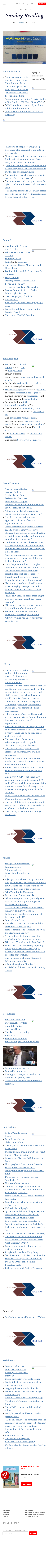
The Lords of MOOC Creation (20, 315)
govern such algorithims (32, 424)
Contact (6, 1511)
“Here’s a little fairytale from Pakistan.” (24, 908)
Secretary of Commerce (29, 440)
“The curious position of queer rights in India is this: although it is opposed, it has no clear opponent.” (25, 901)
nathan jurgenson (12, 71)
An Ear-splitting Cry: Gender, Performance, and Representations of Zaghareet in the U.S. (23, 914)
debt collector (30, 399)
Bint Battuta (9, 1127)
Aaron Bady (20, 22)
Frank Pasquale (10, 358)
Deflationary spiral (14, 389)
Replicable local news (15, 1071)
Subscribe (42, 3)
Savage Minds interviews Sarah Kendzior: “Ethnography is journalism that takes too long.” (17, 870)
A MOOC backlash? (14, 1435)
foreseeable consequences (29, 393)
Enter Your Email (30, 1474)
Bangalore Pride (13, 1265)
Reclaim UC (8, 1360)
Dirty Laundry (12, 277)
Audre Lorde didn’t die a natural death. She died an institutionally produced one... (24, 770)
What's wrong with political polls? (22, 1042)
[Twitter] (8, 1523)
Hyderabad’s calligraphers (18, 1208)
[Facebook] (4, 1523)
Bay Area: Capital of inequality (20, 1442)
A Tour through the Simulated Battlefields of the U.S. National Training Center (25, 967)
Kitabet (6, 858)
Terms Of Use (31, 1516)
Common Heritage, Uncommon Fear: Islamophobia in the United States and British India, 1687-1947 (24, 1189)
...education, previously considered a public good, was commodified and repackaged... (23, 708)
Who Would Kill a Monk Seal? (19, 892)
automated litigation (29, 408)
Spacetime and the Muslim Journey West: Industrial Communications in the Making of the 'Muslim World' (25, 1214)
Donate (6, 1515)
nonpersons (33, 396)
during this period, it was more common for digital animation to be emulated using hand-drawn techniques (25, 159)
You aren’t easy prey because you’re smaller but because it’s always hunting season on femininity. (24, 761)
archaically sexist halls (28, 383)
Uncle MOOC (11, 299)
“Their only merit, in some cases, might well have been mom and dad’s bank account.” (24, 599)
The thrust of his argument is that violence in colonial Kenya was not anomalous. (22, 751)
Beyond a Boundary (15, 284)
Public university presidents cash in (22, 1379)
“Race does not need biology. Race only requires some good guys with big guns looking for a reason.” (24, 558)
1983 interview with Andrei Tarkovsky (23, 1268)
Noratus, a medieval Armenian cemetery (25, 1233)
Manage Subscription (35, 1513)
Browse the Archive (34, 1515)
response (22, 262)
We (6, 364)
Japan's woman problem (17, 1068)
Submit (6, 1513)
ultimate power (17, 433)
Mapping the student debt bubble (21, 1388)
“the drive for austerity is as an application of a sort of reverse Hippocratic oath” (20, 520)
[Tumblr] (12, 1523)
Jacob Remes (9, 1014)
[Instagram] (15, 1523)
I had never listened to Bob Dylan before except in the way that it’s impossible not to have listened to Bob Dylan (25, 194)
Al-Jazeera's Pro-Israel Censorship (22, 287)
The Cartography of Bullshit (19, 296)
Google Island (15, 371)
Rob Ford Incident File (16, 1038)
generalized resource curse (23, 418)
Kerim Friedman (11, 483)
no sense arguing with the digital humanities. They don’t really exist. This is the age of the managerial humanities (16, 83)
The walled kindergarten (17, 1438)
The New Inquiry (23, 3)
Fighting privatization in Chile (20, 281)
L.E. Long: (7, 664)
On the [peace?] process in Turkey (22, 895)
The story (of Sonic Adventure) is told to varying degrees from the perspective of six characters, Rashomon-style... (25, 805)
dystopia (41, 389)
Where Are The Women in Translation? (24, 942)
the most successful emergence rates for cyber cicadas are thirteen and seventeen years (25, 184)
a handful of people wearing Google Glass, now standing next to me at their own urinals (24, 150)
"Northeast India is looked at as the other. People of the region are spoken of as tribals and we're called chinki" (25, 1258)
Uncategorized (24, 9)
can (22, 367)
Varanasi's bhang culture (17, 1183)
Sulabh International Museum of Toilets (25, 1317)
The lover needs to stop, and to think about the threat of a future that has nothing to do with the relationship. (17, 676)
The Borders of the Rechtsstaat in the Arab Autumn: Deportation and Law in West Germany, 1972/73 (24, 1239)
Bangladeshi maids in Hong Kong (21, 1252)
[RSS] (19, 1523)
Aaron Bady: (9, 240)
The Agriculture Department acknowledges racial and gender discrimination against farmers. (21, 742)
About (5, 1516)
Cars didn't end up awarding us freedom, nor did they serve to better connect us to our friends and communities (25, 168)
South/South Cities (14, 920)
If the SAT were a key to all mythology (24, 1398)
